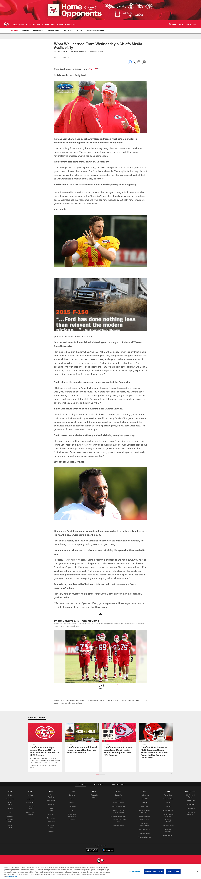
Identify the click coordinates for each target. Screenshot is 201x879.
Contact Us (118, 795)
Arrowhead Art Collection (118, 816)
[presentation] (172, 774)
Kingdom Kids (144, 795)
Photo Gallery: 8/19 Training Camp (76, 620)
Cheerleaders (51, 818)
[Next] (117, 685)
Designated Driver (144, 833)
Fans (71, 810)
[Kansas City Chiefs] (100, 861)
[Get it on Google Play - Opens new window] (108, 851)
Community (51, 822)
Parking (168, 806)
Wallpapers (144, 806)
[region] (100, 871)
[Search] (170, 24)
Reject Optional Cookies (154, 871)
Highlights (51, 804)
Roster (10, 795)
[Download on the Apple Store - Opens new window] (92, 850)
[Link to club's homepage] (6, 24)
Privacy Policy (11, 876)
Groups (168, 802)
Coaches (10, 816)
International (30, 802)
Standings (10, 808)
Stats (9, 812)
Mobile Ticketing (168, 810)
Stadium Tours (144, 820)
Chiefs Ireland (190, 808)
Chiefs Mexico (190, 800)
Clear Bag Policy (144, 829)
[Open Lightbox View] (100, 661)
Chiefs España (190, 804)
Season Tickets (168, 799)
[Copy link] (144, 62)
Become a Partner (118, 825)
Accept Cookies (173, 871)
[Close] (197, 871)
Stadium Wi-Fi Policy (118, 806)
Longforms (30, 799)
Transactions (10, 799)
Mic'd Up (51, 814)
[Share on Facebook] (130, 63)
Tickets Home (168, 795)
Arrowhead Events (168, 825)
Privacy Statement (118, 802)
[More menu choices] (79, 24)
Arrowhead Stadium (144, 837)
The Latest (51, 831)
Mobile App (144, 802)
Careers (118, 799)
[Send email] (139, 63)
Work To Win (51, 800)
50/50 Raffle (144, 799)
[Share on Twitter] (134, 63)
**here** (93, 69)
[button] (97, 774)
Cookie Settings (135, 871)
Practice (71, 802)
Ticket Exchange (168, 835)
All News (30, 795)
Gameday (72, 795)
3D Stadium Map (144, 816)
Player (72, 799)
